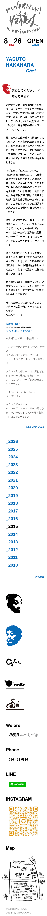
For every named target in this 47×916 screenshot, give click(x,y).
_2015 (12, 526)
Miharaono (24, 912)
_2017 (12, 510)
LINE (11, 774)
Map (10, 848)
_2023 (12, 464)
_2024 (12, 456)
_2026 (12, 441)
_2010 (12, 565)
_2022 (12, 472)
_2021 (12, 480)
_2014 (12, 534)
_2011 (12, 557)
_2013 (12, 541)
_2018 (12, 503)
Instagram (19, 799)
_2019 (12, 495)
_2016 (12, 518)
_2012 (12, 549)
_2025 (12, 449)
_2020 (12, 487)
